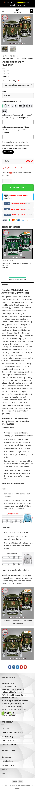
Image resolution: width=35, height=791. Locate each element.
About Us (5, 728)
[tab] (17, 284)
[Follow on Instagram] (13, 667)
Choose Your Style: (10, 81)
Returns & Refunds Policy (12, 732)
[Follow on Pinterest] (21, 667)
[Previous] (4, 30)
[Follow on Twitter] (17, 667)
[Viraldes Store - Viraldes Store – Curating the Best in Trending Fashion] (17, 10)
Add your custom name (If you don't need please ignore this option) (17, 116)
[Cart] (31, 11)
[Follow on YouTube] (25, 667)
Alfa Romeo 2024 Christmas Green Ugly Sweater (16, 264)
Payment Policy (8, 765)
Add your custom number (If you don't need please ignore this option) (15, 130)
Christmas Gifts (10, 56)
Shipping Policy (7, 761)
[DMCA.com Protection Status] (8, 713)
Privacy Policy (7, 736)
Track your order (8, 744)
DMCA (4, 769)
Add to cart (18, 187)
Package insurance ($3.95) (15, 148)
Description (5, 285)
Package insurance (10, 142)
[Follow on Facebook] (9, 667)
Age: (4, 91)
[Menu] (2, 10)
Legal (3, 773)
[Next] (29, 30)
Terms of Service (8, 740)
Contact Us (6, 757)
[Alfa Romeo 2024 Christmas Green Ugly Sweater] (17, 244)
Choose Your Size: (10, 101)
